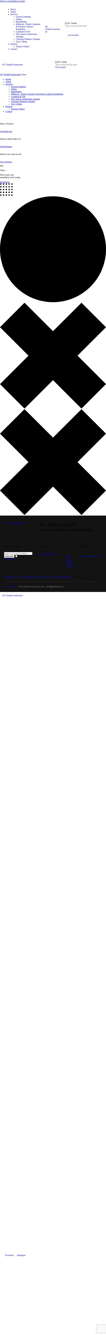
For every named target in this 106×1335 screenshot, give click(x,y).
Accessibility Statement (62, 577)
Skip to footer (19, 1)
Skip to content (6, 1)
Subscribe (9, 556)
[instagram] (4, 116)
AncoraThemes (10, 586)
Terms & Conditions (27, 577)
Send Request (6, 146)
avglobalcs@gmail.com (90, 556)
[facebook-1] (1, 116)
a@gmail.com (6, 131)
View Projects (6, 162)
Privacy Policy (10, 559)
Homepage (5, 182)
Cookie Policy (44, 577)
